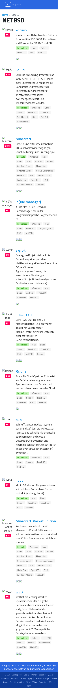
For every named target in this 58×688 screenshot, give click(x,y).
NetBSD (41, 52)
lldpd (20, 480)
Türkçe (52, 682)
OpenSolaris (22, 121)
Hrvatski (14, 678)
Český (26, 675)
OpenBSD (45, 112)
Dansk (34, 675)
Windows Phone (24, 166)
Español (42, 675)
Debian (31, 642)
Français (5, 678)
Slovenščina (31, 682)
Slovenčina (19, 682)
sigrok (21, 250)
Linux (34, 48)
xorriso (21, 30)
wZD (19, 592)
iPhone (50, 161)
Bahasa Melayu (42, 678)
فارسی (51, 675)
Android (38, 161)
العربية (7, 675)
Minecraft (23, 139)
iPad (31, 175)
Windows (36, 107)
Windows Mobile (24, 184)
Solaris (44, 48)
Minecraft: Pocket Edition (36, 521)
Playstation (41, 166)
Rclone (21, 371)
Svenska (43, 682)
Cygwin (40, 354)
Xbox (28, 161)
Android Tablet (44, 175)
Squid (20, 70)
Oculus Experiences (44, 170)
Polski (54, 678)
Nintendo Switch (24, 170)
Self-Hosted (22, 117)
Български (16, 675)
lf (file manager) (28, 202)
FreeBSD (21, 52)
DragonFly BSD (45, 228)
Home (5, 15)
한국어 (31, 678)
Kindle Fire (21, 180)
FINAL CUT (24, 314)
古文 (29, 686)
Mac (44, 156)
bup (19, 419)
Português (7, 682)
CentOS (20, 642)
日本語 (23, 678)
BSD (32, 52)
